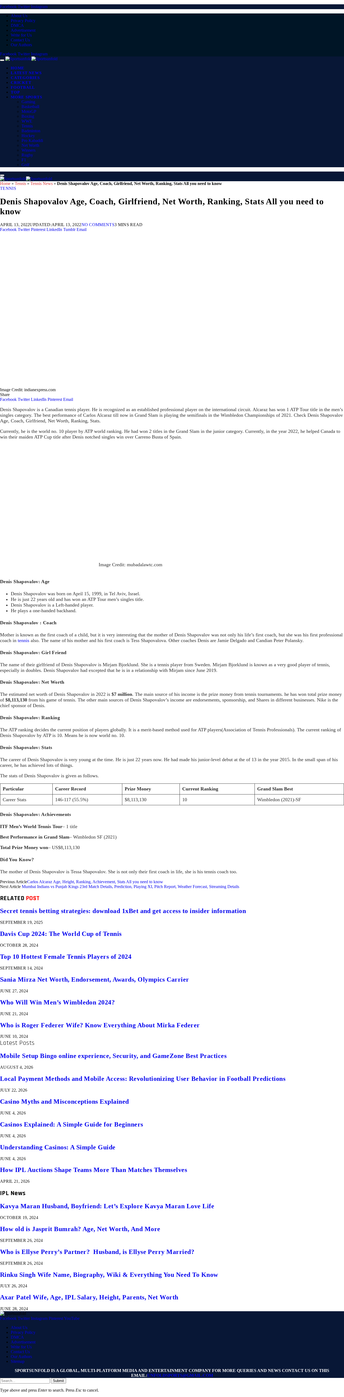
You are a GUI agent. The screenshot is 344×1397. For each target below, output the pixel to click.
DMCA (17, 25)
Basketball (30, 106)
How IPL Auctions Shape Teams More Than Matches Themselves (93, 1169)
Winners (28, 150)
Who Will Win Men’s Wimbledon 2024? (57, 1002)
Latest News (26, 73)
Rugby (27, 155)
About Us (19, 15)
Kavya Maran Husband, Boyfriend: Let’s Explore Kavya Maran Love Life (107, 1206)
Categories (25, 78)
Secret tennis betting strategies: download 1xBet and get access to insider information (123, 910)
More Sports (26, 97)
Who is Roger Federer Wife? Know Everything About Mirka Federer (100, 1025)
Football (23, 87)
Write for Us (21, 35)
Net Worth (30, 145)
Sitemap (17, 1361)
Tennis (27, 126)
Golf (25, 164)
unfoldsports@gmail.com (180, 1375)
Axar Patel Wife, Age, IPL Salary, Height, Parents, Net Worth (89, 1297)
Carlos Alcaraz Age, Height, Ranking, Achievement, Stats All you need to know (95, 881)
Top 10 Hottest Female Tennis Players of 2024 (65, 956)
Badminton (31, 131)
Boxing (28, 116)
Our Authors (21, 44)
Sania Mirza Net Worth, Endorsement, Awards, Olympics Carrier (94, 979)
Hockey (28, 135)
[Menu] (2, 60)
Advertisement (23, 30)
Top (15, 92)
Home (17, 68)
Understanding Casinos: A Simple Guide (58, 1147)
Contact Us (20, 40)
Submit (58, 1381)
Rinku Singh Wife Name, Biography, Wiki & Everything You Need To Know (109, 1274)
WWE (27, 121)
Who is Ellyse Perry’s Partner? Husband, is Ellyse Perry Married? (97, 1251)
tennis (23, 640)
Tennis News (41, 183)
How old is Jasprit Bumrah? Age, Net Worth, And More (80, 1228)
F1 (24, 160)
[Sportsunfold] (31, 58)
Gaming (28, 101)
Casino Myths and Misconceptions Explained (64, 1101)
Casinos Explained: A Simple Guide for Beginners (71, 1124)
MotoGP (29, 111)
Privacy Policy (23, 20)
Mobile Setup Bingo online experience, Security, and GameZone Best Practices (113, 1055)
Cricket (21, 82)
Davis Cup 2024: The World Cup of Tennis (61, 933)
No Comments (98, 224)
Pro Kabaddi (32, 140)
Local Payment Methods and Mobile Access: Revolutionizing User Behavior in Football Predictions (142, 1078)
